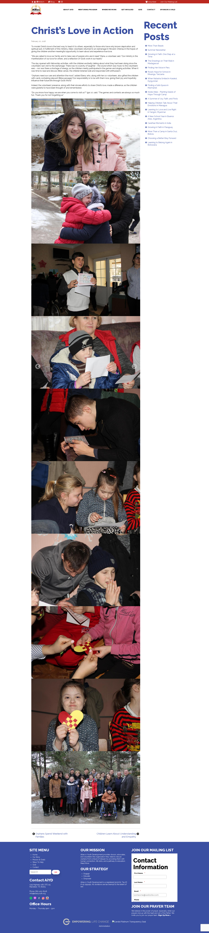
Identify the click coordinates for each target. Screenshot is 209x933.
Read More (85, 863)
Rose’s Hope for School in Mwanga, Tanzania (159, 73)
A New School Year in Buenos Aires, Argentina (161, 117)
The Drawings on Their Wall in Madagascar (161, 62)
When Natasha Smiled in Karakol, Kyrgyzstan (162, 79)
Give (140, 10)
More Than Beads (156, 46)
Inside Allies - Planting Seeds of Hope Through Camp (162, 93)
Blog (52, 2)
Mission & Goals (39, 860)
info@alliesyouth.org (38, 893)
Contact (151, 10)
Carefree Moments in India (159, 123)
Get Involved (127, 10)
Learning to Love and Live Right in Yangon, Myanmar (162, 110)
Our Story (36, 857)
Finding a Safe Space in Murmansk (158, 86)
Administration (104, 926)
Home (35, 855)
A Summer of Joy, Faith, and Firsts (163, 99)
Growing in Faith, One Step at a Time (161, 55)
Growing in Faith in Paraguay (160, 127)
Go (55, 872)
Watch (41, 2)
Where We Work (109, 10)
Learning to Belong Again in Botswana (160, 143)
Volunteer (152, 2)
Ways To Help (38, 862)
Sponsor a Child (167, 10)
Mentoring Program (87, 10)
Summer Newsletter (157, 50)
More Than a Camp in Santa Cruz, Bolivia (162, 132)
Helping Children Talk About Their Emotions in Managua (162, 104)
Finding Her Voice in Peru (159, 67)
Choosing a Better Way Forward (162, 138)
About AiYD (68, 10)
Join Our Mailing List (168, 2)
